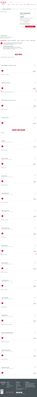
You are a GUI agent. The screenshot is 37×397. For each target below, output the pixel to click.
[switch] (2, 393)
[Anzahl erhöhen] (22, 26)
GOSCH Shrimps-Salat (5, 280)
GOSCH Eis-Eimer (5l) (5, 117)
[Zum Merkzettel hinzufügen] (34, 65)
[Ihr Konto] (31, 4)
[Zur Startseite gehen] (3, 3)
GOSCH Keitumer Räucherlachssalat (7, 332)
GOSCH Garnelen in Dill (5, 367)
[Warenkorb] (34, 4)
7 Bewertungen (26, 21)
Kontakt (8, 383)
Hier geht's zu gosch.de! (10, 392)
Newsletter (8, 384)
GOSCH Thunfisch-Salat (5, 210)
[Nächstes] (36, 91)
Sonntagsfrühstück (5, 315)
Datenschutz (18, 384)
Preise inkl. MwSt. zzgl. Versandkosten (25, 19)
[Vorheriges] (1, 91)
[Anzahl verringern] (20, 26)
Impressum (18, 383)
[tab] (3, 40)
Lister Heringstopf (4, 245)
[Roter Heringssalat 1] (9, 17)
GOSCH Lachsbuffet (5, 262)
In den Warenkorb (30, 26)
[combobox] (17, 2)
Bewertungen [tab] (32, 40)
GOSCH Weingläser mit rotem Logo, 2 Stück (8, 100)
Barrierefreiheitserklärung (20, 388)
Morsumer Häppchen (5, 297)
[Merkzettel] (28, 4)
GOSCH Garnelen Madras (6, 228)
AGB (16, 387)
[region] (9, 17)
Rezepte (8, 387)
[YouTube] (11, 394)
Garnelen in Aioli (4, 175)
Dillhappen (3, 140)
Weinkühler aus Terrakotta (6, 82)
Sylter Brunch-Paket (5, 158)
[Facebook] (8, 394)
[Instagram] (14, 394)
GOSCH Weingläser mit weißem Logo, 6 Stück (9, 65)
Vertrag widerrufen (19, 389)
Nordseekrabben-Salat (5, 193)
